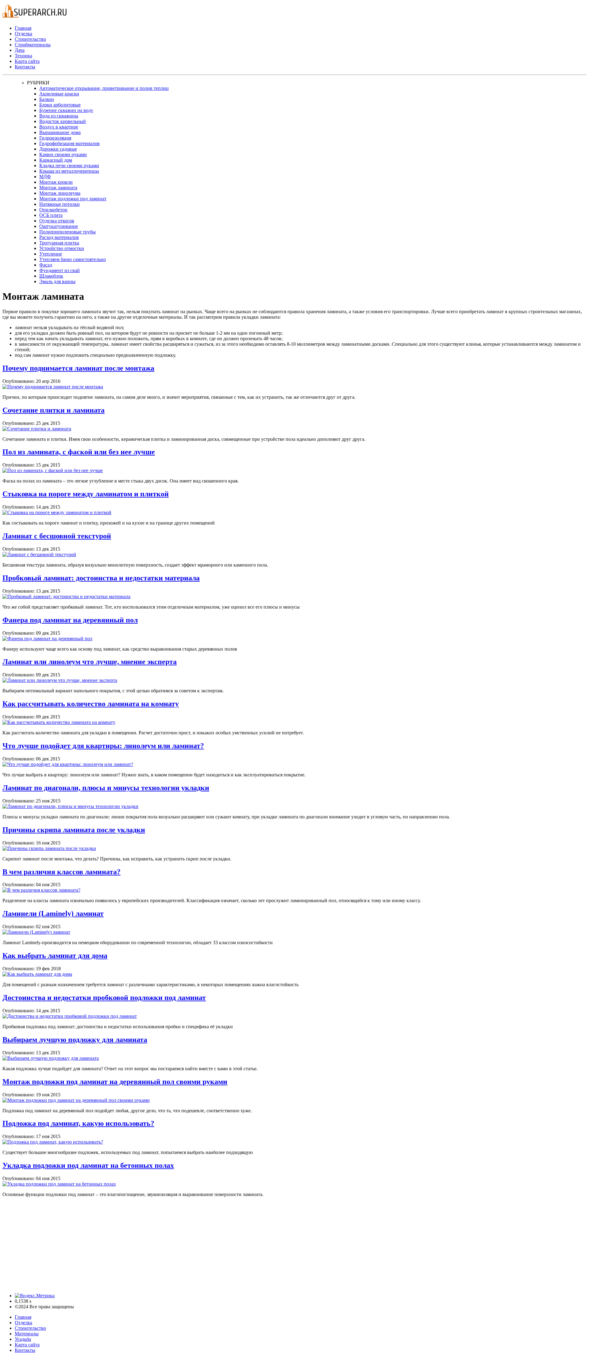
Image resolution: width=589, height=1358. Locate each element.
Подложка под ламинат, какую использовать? (78, 1123)
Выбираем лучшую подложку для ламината (74, 1040)
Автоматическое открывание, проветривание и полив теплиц (104, 88)
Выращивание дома (60, 132)
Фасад (45, 264)
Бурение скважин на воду (66, 110)
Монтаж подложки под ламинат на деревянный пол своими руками (114, 1082)
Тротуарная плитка (59, 242)
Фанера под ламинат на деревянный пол (70, 620)
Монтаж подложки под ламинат (72, 198)
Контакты (25, 66)
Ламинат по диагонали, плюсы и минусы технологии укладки (105, 788)
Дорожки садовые (58, 149)
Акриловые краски (59, 93)
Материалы (27, 1333)
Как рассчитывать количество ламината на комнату (90, 704)
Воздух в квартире (58, 126)
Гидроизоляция (55, 137)
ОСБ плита (51, 215)
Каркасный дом (55, 160)
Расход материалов (59, 237)
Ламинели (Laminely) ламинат (53, 914)
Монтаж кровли (56, 182)
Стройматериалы (33, 44)
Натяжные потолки (59, 204)
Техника (23, 55)
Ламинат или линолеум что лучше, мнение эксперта (89, 662)
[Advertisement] (186, 1245)
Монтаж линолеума (59, 193)
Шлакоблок (51, 276)
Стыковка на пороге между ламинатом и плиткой (85, 494)
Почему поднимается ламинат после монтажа (78, 368)
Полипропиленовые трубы (67, 231)
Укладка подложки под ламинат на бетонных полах (88, 1165)
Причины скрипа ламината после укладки (73, 830)
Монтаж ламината (58, 187)
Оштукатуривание (58, 226)
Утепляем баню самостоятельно (72, 259)
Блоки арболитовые (60, 104)
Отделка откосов (56, 220)
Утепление (50, 253)
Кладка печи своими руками (69, 165)
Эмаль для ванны (57, 281)
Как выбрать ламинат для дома (54, 956)
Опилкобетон (53, 209)
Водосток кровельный (62, 121)
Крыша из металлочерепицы (69, 171)
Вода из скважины (58, 115)
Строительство (30, 39)
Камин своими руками (63, 154)
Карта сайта (27, 61)
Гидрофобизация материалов (69, 143)
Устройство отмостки (61, 248)
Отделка (23, 33)
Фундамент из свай (59, 270)
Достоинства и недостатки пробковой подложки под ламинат (104, 998)
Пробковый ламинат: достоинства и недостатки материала (101, 578)
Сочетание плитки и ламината (53, 410)
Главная (23, 28)
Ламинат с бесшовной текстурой (56, 536)
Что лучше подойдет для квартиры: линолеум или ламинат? (103, 746)
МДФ (45, 176)
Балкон (46, 99)
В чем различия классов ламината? (61, 872)
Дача (20, 50)
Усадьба (23, 1339)
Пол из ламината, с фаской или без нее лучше (78, 452)
